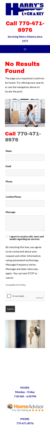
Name (9, 151)
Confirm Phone (13, 196)
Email (8, 166)
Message (10, 212)
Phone (9, 181)
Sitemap (37, 435)
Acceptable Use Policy (16, 285)
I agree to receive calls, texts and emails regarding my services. (26, 237)
